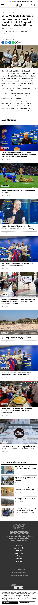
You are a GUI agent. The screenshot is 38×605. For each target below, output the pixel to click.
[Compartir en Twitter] (6, 42)
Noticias (19, 545)
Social (4, 295)
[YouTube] (19, 532)
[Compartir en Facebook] (2, 42)
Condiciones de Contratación (19, 575)
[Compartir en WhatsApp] (13, 42)
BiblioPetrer (19, 553)
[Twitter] (15, 532)
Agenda (19, 558)
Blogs (19, 556)
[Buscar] (35, 5)
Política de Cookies (19, 569)
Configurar (24, 602)
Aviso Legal (19, 566)
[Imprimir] (20, 42)
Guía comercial (19, 548)
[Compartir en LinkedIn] (9, 42)
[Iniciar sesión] (31, 5)
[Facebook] (11, 532)
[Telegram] (27, 532)
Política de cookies (16, 595)
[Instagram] (23, 532)
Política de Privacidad (19, 572)
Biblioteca (19, 550)
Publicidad (19, 579)
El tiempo (19, 561)
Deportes (5, 148)
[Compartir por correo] (16, 42)
